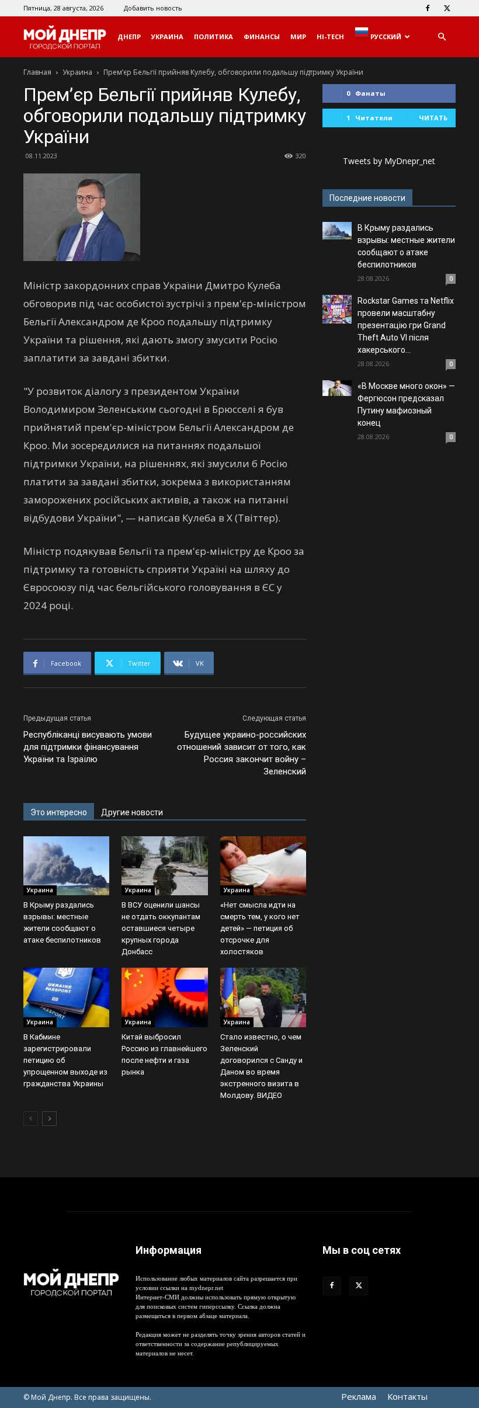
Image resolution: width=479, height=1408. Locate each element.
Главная (37, 72)
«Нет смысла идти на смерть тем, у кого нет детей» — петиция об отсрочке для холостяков (260, 928)
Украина (167, 36)
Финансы (262, 36)
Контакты (407, 1396)
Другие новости (132, 812)
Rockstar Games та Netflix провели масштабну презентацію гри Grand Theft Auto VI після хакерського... (405, 325)
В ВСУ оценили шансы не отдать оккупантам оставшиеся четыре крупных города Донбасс (161, 928)
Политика (213, 36)
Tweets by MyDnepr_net (389, 160)
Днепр (129, 36)
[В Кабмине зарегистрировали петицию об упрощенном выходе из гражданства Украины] (66, 997)
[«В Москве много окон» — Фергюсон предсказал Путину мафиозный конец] (337, 388)
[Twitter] (447, 8)
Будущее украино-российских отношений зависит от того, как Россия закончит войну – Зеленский (241, 753)
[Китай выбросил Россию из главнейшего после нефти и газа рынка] (164, 997)
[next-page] (49, 1118)
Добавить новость (153, 8)
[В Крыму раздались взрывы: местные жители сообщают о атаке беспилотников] (66, 865)
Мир (298, 36)
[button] (442, 37)
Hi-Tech (330, 36)
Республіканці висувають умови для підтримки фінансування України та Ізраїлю (87, 746)
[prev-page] (30, 1118)
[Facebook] (427, 8)
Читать (433, 117)
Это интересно (58, 812)
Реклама (358, 1396)
